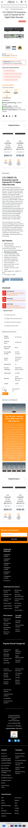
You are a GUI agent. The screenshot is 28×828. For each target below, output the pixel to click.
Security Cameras (20, 753)
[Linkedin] (15, 116)
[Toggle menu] (2, 2)
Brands (3, 783)
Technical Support (6, 775)
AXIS (2, 798)
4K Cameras (7, 580)
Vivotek (17, 811)
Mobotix (17, 800)
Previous (23, 126)
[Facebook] (3, 116)
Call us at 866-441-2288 (14, 723)
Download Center (6, 780)
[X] (12, 116)
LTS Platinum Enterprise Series (12, 76)
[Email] (6, 116)
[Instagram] (18, 740)
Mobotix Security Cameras (17, 681)
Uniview (17, 808)
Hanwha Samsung (6, 813)
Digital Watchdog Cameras (18, 651)
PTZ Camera (18, 603)
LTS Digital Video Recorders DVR (12, 73)
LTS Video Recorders (9, 70)
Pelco (16, 803)
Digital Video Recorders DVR (12, 280)
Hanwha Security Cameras (6, 675)
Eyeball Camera (8, 606)
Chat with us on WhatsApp (14, 726)
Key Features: (6, 100)
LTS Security (6, 280)
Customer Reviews (6, 763)
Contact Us (4, 756)
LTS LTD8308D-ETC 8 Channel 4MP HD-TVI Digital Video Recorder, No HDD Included (20, 150)
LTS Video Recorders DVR (10, 79)
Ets (2, 808)
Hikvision (3, 816)
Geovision (4, 811)
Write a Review (13, 57)
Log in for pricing (7, 85)
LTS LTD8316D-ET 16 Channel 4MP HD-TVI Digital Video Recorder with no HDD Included (7, 504)
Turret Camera (18, 610)
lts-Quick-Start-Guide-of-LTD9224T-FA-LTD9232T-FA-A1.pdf (16, 306)
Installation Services (6, 778)
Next (24, 126)
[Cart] (26, 1)
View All (17, 813)
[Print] (9, 116)
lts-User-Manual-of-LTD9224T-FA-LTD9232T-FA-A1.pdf (16, 294)
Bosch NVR (6, 663)
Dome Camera (7, 603)
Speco (16, 805)
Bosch (3, 800)
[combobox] (14, 6)
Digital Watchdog (6, 805)
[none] (14, 32)
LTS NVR (17, 677)
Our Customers (5, 765)
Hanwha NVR (7, 679)
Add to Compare (9, 87)
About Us (3, 753)
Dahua (3, 803)
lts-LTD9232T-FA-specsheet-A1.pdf (16, 300)
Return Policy (4, 768)
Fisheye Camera (8, 608)
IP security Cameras (20, 760)
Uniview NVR (7, 698)
